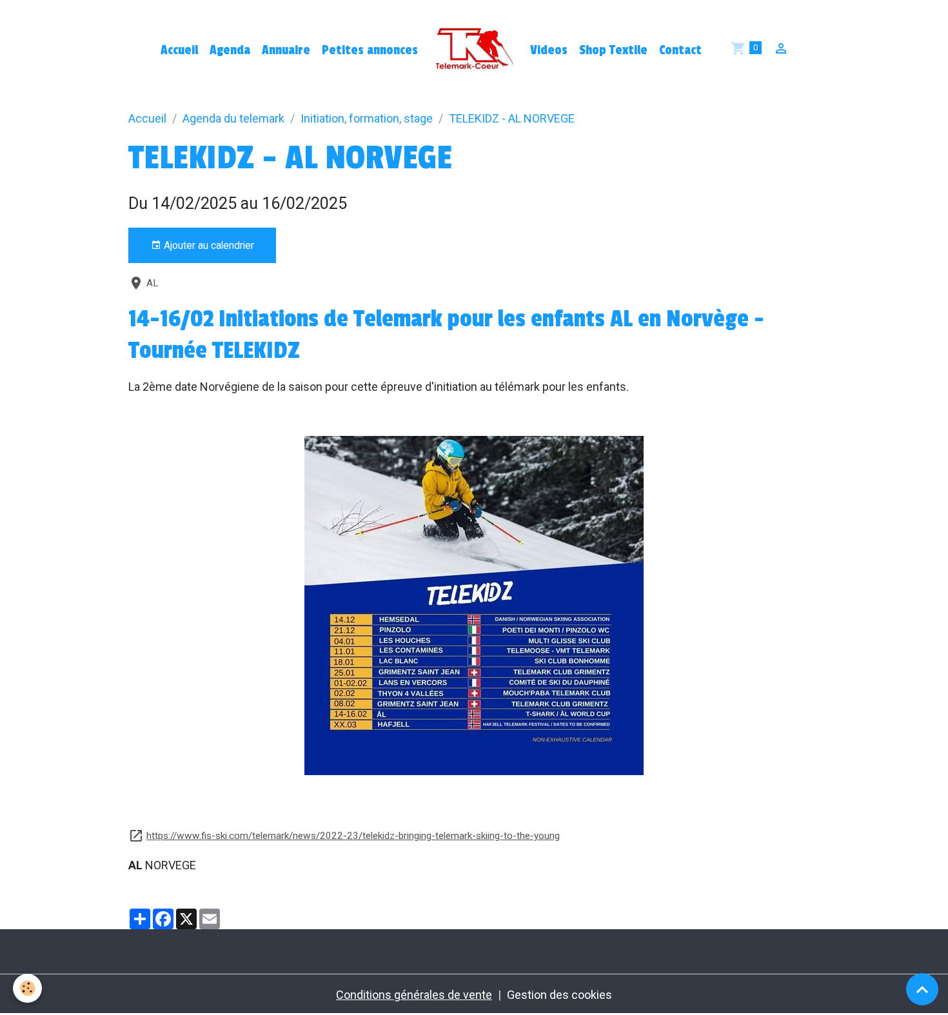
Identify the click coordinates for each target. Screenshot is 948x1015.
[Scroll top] (922, 989)
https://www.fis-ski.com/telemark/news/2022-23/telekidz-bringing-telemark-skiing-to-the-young (353, 836)
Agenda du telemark (233, 118)
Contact (680, 50)
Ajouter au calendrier (207, 245)
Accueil (179, 50)
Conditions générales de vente (414, 994)
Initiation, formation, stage (367, 118)
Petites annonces (370, 50)
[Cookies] (27, 988)
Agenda (230, 50)
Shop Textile (613, 50)
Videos (549, 50)
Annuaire (286, 50)
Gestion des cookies (559, 994)
